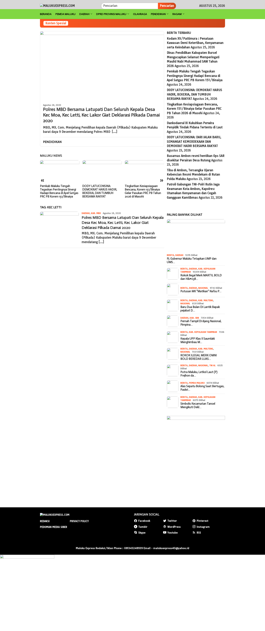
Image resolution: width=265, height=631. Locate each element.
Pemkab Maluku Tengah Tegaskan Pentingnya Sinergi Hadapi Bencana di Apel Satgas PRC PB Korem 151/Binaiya (59, 191)
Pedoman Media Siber (53, 526)
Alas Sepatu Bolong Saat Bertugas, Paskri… (202, 387)
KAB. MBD (96, 213)
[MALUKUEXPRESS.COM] (57, 6)
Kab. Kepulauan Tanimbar (203, 331)
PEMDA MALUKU (197, 382)
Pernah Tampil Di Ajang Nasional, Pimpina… (200, 322)
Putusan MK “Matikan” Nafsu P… (200, 291)
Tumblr (142, 526)
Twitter (172, 520)
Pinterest (202, 520)
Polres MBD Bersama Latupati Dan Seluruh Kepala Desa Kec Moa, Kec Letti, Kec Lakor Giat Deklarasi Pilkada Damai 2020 (101, 115)
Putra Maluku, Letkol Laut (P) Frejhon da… (198, 373)
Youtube (172, 532)
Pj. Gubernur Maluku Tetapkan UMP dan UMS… (192, 260)
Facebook (144, 520)
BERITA (170, 255)
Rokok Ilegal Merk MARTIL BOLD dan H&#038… (201, 276)
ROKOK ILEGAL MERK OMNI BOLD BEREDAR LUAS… (198, 356)
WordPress (174, 526)
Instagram (203, 526)
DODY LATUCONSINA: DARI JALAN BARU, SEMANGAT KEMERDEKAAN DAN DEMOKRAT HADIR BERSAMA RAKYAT (194, 141)
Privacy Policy (79, 521)
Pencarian (167, 6)
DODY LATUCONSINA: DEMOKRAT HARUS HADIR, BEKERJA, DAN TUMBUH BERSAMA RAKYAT (99, 191)
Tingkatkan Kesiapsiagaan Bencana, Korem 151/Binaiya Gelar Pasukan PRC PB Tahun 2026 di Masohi (143, 191)
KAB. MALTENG (205, 300)
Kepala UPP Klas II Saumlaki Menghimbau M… (197, 340)
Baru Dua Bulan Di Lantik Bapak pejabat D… (200, 308)
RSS (199, 532)
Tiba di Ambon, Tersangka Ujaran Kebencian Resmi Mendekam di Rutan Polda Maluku (193, 174)
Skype (141, 532)
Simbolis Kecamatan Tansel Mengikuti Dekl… (197, 405)
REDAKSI (45, 521)
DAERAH (86, 213)
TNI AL (212, 365)
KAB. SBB (194, 317)
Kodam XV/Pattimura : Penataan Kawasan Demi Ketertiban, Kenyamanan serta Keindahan (195, 43)
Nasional (203, 287)
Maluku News (51, 155)
